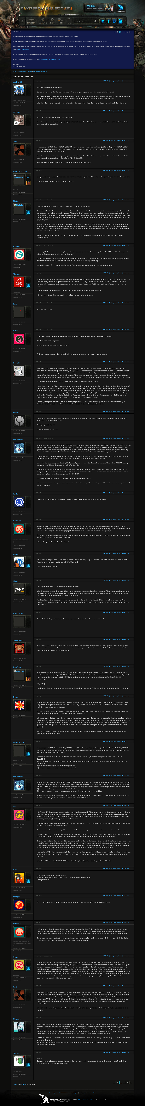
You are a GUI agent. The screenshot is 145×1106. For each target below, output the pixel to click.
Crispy (15, 957)
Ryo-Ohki (16, 363)
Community (43, 21)
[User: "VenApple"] (22, 905)
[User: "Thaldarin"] (22, 282)
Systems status (63, 1093)
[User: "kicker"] (22, 562)
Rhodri (15, 697)
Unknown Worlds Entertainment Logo (54, 1099)
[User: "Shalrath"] (22, 421)
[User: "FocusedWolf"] (22, 448)
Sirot (15, 141)
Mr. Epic (16, 201)
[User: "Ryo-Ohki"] (22, 371)
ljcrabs (15, 494)
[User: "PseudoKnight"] (22, 621)
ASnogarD (17, 246)
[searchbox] (87, 21)
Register (24, 1084)
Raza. (15, 870)
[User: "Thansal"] (22, 1061)
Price (15, 304)
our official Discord (23, 49)
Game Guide (31, 21)
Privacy (83, 1093)
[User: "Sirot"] (22, 149)
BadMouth (17, 521)
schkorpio (17, 112)
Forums (60, 21)
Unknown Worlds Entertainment (120, 6)
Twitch (114, 21)
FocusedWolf (18, 440)
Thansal (16, 1053)
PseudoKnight (18, 613)
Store (68, 21)
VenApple (16, 897)
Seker (15, 331)
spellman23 (17, 82)
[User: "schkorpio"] (22, 120)
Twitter (102, 21)
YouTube (120, 21)
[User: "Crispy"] (22, 965)
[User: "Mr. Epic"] (22, 209)
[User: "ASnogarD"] (22, 254)
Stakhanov (17, 1019)
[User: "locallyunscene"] (22, 750)
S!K (14, 807)
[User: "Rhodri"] (22, 705)
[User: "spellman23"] (22, 90)
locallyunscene (18, 742)
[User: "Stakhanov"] (22, 1027)
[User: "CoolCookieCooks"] (22, 179)
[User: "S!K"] (22, 814)
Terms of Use (92, 1093)
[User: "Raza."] (22, 878)
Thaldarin (16, 274)
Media (52, 21)
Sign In (16, 1084)
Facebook (108, 21)
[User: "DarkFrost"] (22, 675)
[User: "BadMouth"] (22, 529)
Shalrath (16, 413)
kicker (15, 554)
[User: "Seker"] (22, 339)
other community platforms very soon (49, 59)
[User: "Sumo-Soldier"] (22, 648)
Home (21, 21)
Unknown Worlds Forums (48, 9)
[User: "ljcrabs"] (22, 502)
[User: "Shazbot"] (22, 589)
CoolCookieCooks (20, 171)
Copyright (74, 1093)
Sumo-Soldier (18, 640)
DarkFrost (17, 667)
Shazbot (16, 581)
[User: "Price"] (22, 312)
